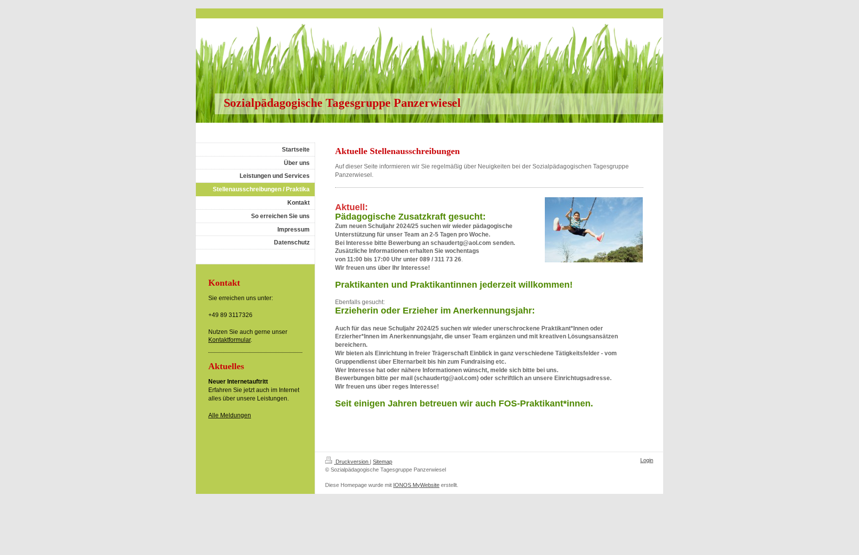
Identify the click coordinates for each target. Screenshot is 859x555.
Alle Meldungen (229, 415)
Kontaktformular (229, 339)
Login (646, 460)
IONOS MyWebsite (416, 485)
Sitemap (382, 462)
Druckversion (352, 462)
